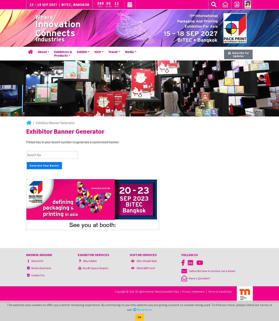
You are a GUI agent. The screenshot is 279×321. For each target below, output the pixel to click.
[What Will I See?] (132, 268)
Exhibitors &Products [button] (63, 53)
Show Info (37, 261)
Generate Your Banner (44, 165)
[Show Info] (28, 261)
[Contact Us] (237, 5)
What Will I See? (146, 268)
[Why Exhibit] (80, 261)
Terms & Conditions (220, 291)
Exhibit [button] (82, 52)
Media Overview (41, 268)
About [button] (42, 52)
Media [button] (129, 52)
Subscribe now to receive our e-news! (211, 271)
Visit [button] (97, 52)
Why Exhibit (90, 261)
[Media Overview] (28, 268)
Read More (144, 310)
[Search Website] (214, 4)
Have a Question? (198, 278)
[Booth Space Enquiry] (79, 268)
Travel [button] (113, 52)
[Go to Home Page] (247, 5)
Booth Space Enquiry (95, 268)
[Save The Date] (129, 5)
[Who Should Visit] (133, 261)
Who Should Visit (147, 261)
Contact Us (38, 275)
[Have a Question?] (225, 5)
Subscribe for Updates (240, 54)
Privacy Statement (193, 291)
